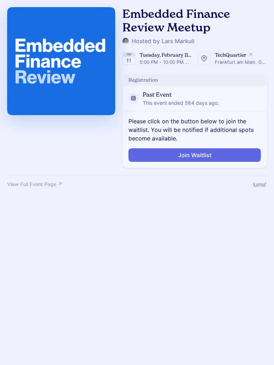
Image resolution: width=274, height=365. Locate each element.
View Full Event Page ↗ (34, 184)
